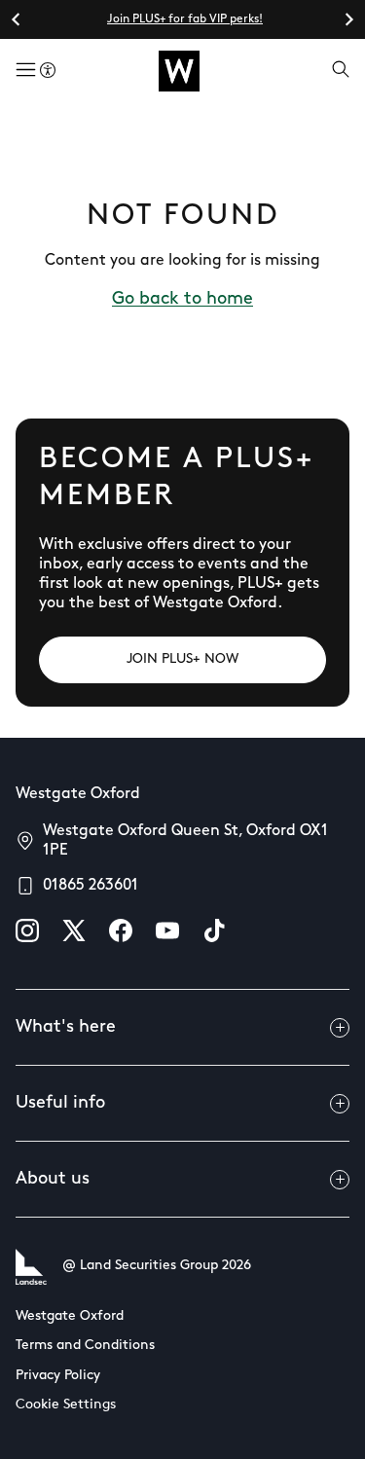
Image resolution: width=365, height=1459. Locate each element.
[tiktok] (214, 930)
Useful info (60, 1103)
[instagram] (27, 930)
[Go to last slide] (16, 19)
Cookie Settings (66, 1405)
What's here (66, 1028)
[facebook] (120, 930)
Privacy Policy (58, 1375)
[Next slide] (348, 19)
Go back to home (182, 300)
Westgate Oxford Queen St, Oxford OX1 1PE (185, 840)
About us (53, 1179)
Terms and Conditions (85, 1345)
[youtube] (167, 930)
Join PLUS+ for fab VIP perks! (185, 19)
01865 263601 (90, 886)
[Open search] (340, 71)
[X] (74, 930)
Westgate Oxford (70, 1316)
